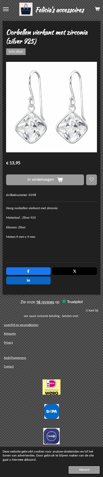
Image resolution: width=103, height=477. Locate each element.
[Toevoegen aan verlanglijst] (91, 179)
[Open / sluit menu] (6, 9)
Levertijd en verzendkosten (21, 325)
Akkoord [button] (84, 469)
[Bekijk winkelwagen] (97, 9)
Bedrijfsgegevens (15, 358)
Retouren (10, 333)
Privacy (8, 342)
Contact (9, 366)
